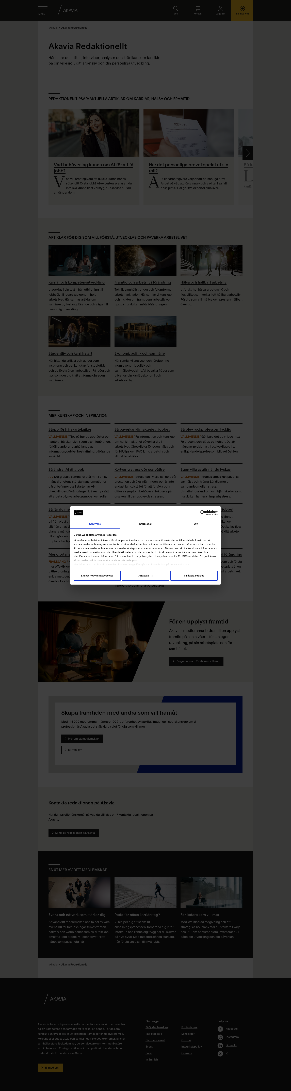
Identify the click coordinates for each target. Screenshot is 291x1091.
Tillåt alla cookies (194, 575)
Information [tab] (145, 523)
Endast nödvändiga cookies (97, 575)
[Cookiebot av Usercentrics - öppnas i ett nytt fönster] (203, 512)
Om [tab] (196, 523)
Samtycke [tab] (95, 523)
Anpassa (143, 575)
